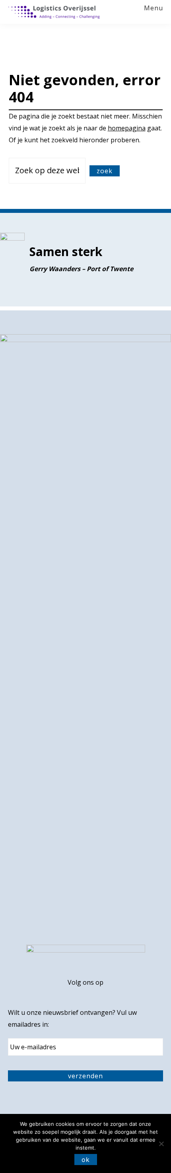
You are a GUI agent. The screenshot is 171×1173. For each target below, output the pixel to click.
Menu (153, 8)
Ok (86, 1159)
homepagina (127, 128)
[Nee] (161, 1144)
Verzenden (85, 1076)
